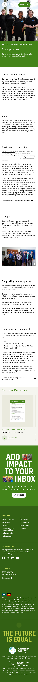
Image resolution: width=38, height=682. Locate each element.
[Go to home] (4, 4)
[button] (19, 495)
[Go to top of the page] (19, 625)
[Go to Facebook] (3, 558)
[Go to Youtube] (17, 558)
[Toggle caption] (36, 39)
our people (14, 45)
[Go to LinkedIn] (12, 558)
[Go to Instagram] (8, 558)
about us (5, 45)
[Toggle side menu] (34, 5)
